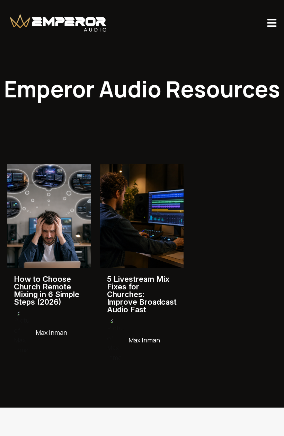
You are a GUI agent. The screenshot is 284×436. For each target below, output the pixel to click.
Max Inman (51, 332)
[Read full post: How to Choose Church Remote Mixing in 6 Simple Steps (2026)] (49, 216)
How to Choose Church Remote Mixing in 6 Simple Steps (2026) (46, 290)
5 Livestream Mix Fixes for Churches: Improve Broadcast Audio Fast (142, 294)
